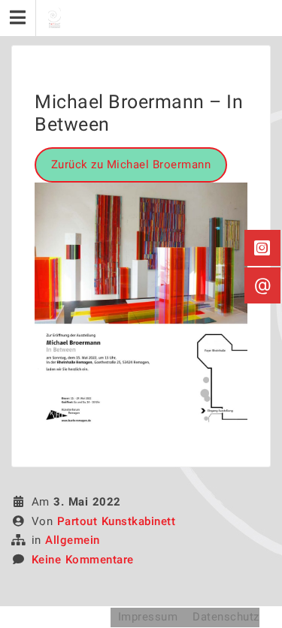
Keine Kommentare (83, 559)
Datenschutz (226, 616)
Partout (49, 617)
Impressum (148, 616)
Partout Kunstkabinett (116, 521)
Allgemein (72, 540)
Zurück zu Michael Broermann (131, 164)
